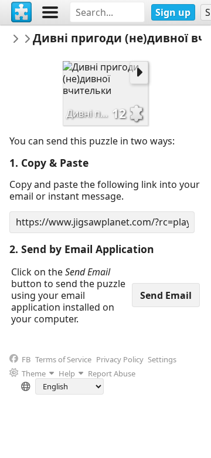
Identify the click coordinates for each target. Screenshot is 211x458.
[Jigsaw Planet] (21, 12)
